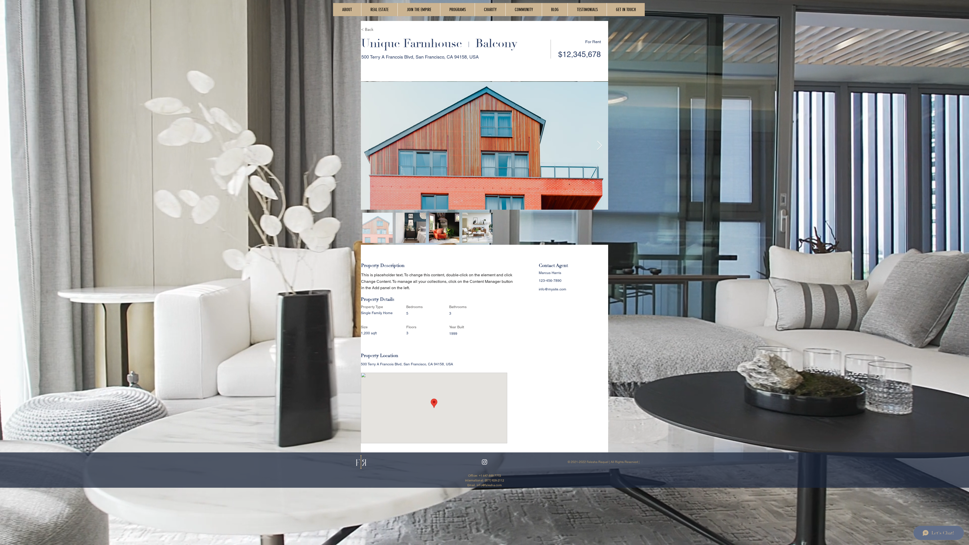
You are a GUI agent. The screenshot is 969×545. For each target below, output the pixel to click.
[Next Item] (599, 146)
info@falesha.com (489, 485)
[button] (418, 9)
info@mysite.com (552, 289)
